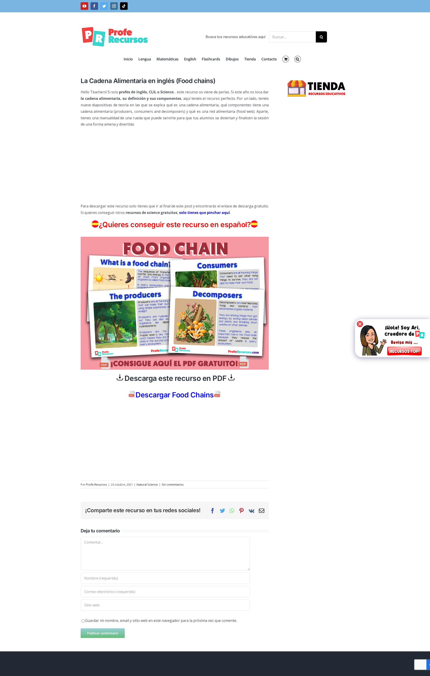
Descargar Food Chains (174, 394)
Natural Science (147, 484)
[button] (298, 59)
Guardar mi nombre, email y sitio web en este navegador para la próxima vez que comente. (161, 620)
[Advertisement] (175, 163)
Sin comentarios (173, 484)
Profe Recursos (96, 484)
